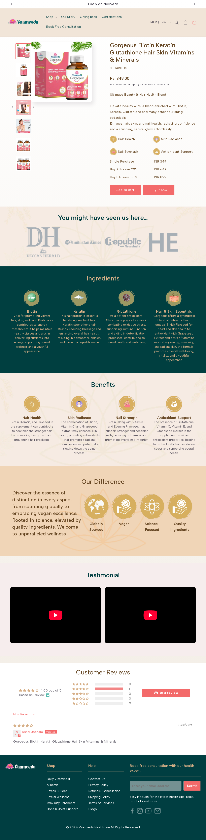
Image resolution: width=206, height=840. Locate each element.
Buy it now (158, 190)
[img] (23, 725)
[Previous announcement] (11, 4)
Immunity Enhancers (61, 803)
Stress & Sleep (57, 791)
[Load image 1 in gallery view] (23, 51)
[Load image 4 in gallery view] (23, 107)
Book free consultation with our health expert (162, 768)
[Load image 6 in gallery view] (23, 145)
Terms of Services (101, 803)
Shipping (133, 84)
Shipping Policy (99, 797)
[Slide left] (12, 107)
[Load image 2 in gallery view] (23, 70)
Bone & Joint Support (62, 809)
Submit (192, 786)
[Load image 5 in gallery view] (23, 126)
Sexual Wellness (58, 797)
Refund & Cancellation (104, 791)
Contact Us (96, 779)
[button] (51, 17)
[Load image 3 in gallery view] (23, 89)
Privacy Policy (98, 785)
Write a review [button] (166, 693)
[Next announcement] (194, 4)
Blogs (92, 809)
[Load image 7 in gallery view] (23, 164)
